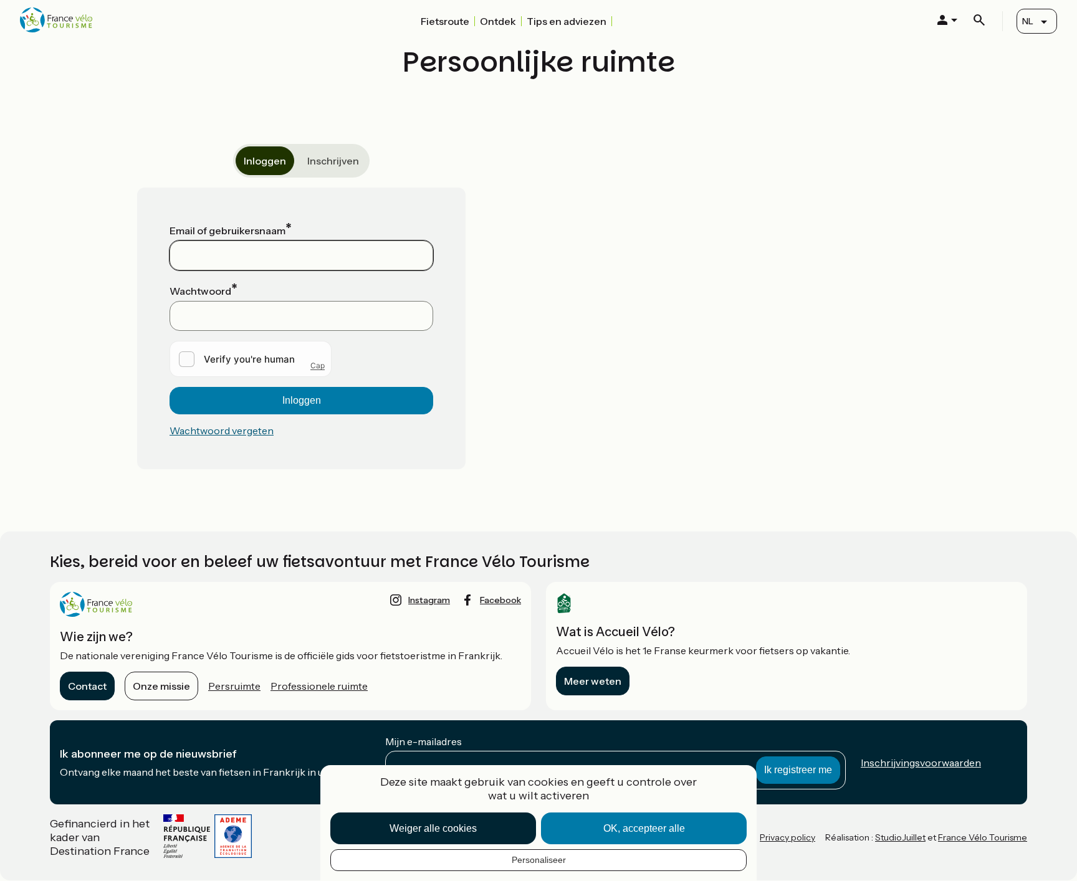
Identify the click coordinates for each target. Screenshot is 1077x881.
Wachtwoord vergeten (222, 430)
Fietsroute (445, 21)
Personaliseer (539, 860)
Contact (87, 686)
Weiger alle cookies (433, 828)
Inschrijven (333, 161)
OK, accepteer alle (644, 828)
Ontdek (498, 21)
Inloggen (265, 161)
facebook (500, 600)
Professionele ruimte (319, 686)
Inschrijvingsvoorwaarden (921, 762)
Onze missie (161, 686)
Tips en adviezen (566, 21)
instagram (429, 600)
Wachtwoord (200, 291)
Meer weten (592, 681)
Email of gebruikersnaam (227, 230)
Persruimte (234, 686)
